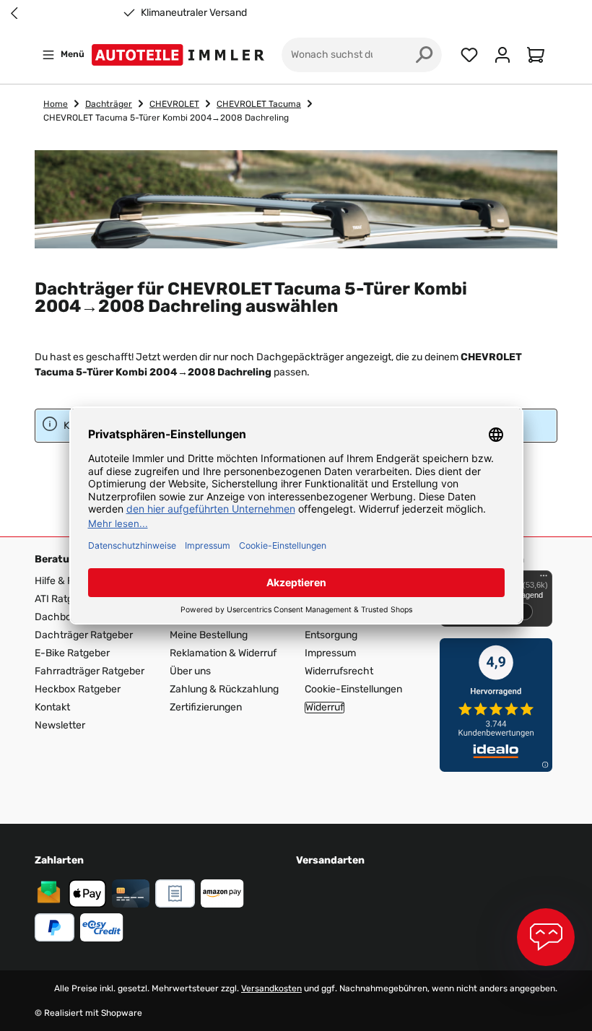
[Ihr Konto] (502, 55)
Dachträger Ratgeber (84, 635)
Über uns (190, 671)
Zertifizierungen (206, 707)
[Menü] (543, 579)
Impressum (330, 653)
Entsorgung (331, 635)
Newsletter (60, 725)
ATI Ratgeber (64, 599)
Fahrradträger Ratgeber (89, 671)
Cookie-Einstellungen (353, 689)
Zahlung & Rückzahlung (224, 689)
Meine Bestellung (209, 635)
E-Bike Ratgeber (72, 653)
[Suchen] (424, 55)
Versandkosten (271, 988)
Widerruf (324, 707)
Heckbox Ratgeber (78, 689)
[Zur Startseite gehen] (181, 55)
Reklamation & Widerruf (223, 653)
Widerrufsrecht (339, 671)
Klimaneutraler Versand (194, 13)
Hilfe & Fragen (67, 581)
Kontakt (52, 707)
